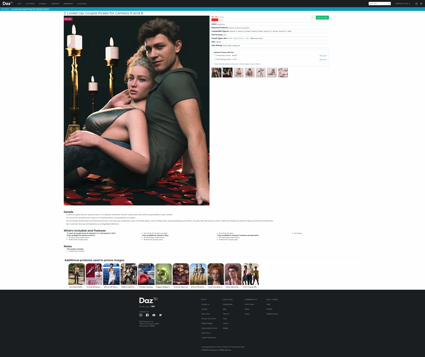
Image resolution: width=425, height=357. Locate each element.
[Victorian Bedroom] (181, 274)
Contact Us (205, 304)
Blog (224, 309)
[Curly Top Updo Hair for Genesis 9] (216, 274)
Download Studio (402, 4)
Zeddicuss (221, 24)
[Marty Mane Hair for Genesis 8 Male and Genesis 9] (233, 274)
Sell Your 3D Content (208, 319)
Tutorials (204, 309)
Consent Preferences (208, 337)
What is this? (323, 55)
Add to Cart (322, 18)
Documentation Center (209, 328)
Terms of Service (223, 347)
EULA (242, 347)
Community (55, 4)
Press (225, 319)
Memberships (68, 4)
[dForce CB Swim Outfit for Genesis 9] (198, 274)
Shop (19, 4)
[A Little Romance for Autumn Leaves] (94, 274)
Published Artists (272, 314)
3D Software (30, 4)
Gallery (247, 309)
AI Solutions (81, 4)
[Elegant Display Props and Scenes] (163, 274)
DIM (247, 38)
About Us (226, 314)
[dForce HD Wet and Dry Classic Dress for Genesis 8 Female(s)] (111, 274)
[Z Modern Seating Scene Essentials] (146, 274)
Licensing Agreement (208, 347)
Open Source (206, 333)
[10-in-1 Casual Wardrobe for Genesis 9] (250, 274)
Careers (226, 323)
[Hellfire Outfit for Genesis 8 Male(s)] (129, 274)
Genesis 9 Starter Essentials (239, 28)
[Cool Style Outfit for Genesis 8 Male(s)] (76, 274)
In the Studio (249, 304)
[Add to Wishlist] (313, 18)
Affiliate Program (207, 323)
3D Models (43, 4)
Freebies (269, 309)
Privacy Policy (234, 347)
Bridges (225, 328)
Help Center (205, 314)
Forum (247, 314)
